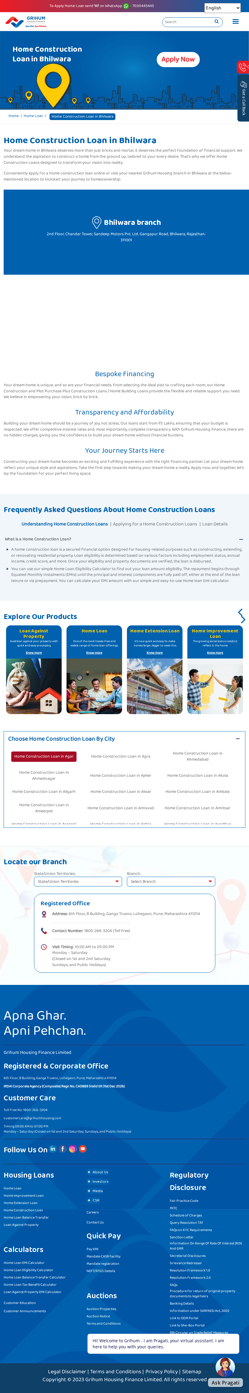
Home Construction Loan (23, 1210)
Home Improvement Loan (24, 1195)
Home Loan (33, 116)
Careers (93, 1212)
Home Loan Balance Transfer (26, 1217)
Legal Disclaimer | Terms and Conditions (94, 1372)
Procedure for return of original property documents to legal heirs (202, 1293)
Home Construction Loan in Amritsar (197, 808)
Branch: (134, 874)
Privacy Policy (161, 1372)
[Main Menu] (234, 22)
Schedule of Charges (186, 1215)
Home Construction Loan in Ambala (197, 791)
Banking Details (182, 1303)
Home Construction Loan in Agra (120, 756)
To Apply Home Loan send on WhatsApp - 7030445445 (101, 6)
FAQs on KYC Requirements (191, 1230)
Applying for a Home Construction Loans (155, 524)
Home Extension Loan (21, 1203)
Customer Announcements (25, 1311)
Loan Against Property (21, 1224)
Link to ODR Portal (184, 1318)
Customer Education (20, 1302)
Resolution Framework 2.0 (190, 1277)
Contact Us (95, 1222)
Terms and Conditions (104, 1323)
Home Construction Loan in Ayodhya (197, 824)
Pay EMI (92, 1249)
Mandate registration (103, 1263)
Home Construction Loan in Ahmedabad (198, 756)
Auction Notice (98, 1316)
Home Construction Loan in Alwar (120, 791)
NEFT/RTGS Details (101, 1271)
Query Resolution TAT (186, 1222)
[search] (217, 22)
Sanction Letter (182, 1237)
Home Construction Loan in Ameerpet (44, 808)
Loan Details (215, 524)
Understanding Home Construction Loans (65, 524)
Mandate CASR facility (104, 1256)
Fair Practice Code (184, 1200)
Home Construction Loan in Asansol (44, 824)
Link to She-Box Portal (187, 1325)
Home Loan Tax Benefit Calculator (30, 1284)
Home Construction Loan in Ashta (120, 824)
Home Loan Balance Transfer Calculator (35, 1277)
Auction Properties (101, 1309)
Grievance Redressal (186, 1263)
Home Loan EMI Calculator (24, 1262)
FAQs (173, 1285)
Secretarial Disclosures (188, 1255)
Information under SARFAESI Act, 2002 (199, 1310)
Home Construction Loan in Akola (197, 775)
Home (14, 116)
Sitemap (191, 1372)
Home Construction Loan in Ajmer (120, 775)
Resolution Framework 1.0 (190, 1270)
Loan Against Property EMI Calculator (33, 1292)
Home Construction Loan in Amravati (120, 808)
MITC (173, 1208)
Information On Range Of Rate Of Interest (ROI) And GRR (206, 1246)
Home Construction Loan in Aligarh (44, 791)
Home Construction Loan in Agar (43, 756)
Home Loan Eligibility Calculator (28, 1270)
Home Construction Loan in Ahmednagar (44, 775)
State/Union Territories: (55, 874)
